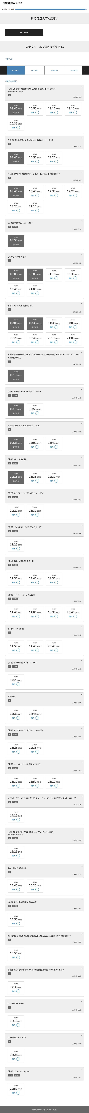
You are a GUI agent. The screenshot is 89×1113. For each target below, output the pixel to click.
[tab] (44, 92)
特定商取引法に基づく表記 (38, 1110)
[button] (44, 92)
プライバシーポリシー (52, 1110)
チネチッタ (24, 32)
